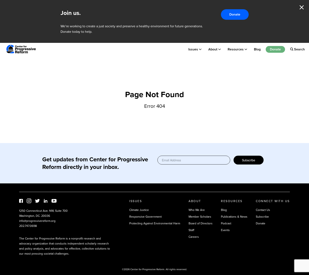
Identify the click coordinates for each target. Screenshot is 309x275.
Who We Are (197, 210)
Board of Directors (201, 223)
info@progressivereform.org (37, 221)
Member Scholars (200, 216)
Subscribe (248, 160)
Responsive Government (145, 216)
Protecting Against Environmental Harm (154, 223)
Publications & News (234, 216)
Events (225, 230)
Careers (194, 237)
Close (301, 7)
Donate (234, 14)
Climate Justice (139, 210)
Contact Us (263, 210)
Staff (191, 230)
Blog (257, 49)
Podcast (226, 223)
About (212, 49)
